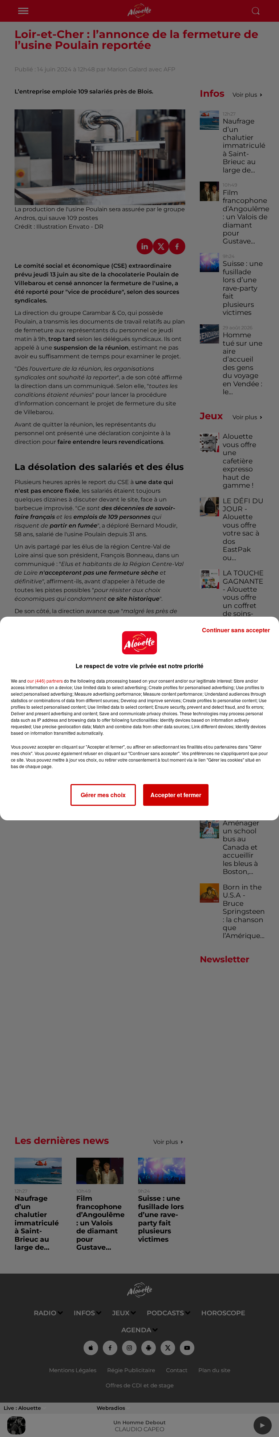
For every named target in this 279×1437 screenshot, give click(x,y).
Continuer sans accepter (236, 630)
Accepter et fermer (175, 795)
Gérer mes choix (103, 795)
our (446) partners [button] (45, 681)
